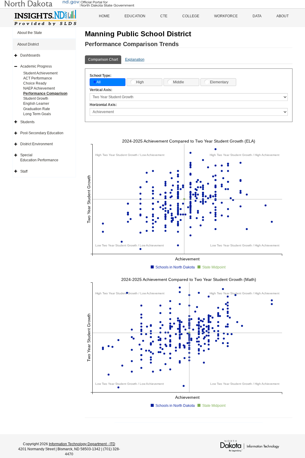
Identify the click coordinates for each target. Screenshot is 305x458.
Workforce (226, 16)
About (282, 16)
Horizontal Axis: (103, 105)
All (99, 82)
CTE (163, 16)
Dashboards (30, 55)
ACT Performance (37, 78)
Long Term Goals (37, 114)
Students (27, 122)
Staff (23, 171)
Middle (178, 82)
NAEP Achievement (39, 88)
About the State (29, 33)
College (190, 16)
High (140, 82)
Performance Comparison (45, 93)
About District (28, 44)
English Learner (36, 103)
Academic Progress (36, 66)
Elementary (219, 82)
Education (135, 16)
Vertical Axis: (101, 90)
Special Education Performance (39, 157)
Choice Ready (34, 83)
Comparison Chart (103, 59)
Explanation (134, 59)
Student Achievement (40, 73)
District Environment (36, 144)
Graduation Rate (36, 109)
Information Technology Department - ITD (82, 444)
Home (104, 16)
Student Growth (35, 98)
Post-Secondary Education (41, 133)
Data (257, 16)
